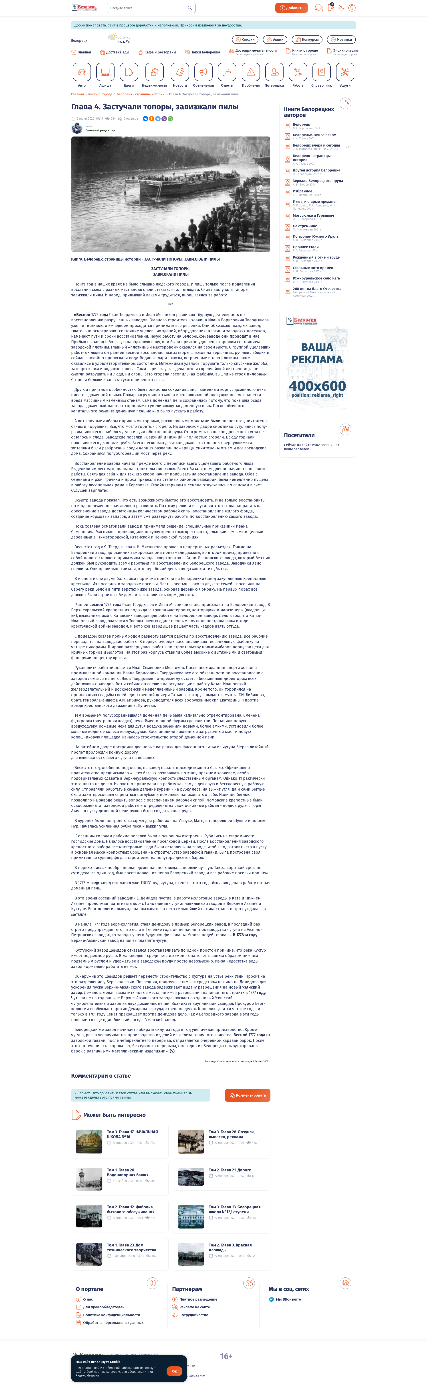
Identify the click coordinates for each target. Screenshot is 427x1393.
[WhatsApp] (170, 118)
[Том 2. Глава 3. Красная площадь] (191, 1254)
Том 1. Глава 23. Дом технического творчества (131, 1247)
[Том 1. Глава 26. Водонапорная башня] (89, 1179)
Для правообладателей (104, 1307)
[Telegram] (158, 118)
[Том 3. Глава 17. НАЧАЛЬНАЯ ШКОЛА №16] (89, 1142)
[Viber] (164, 118)
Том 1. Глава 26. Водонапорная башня (128, 1172)
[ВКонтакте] (145, 118)
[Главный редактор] (77, 128)
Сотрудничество (193, 1315)
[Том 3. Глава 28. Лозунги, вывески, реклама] (191, 1142)
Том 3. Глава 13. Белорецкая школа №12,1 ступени (235, 1209)
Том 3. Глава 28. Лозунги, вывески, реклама (232, 1134)
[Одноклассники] (151, 118)
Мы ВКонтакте (288, 1299)
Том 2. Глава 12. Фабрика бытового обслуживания (131, 1209)
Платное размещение (198, 1299)
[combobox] (151, 8)
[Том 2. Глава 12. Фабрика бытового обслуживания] (89, 1216)
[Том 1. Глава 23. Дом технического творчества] (89, 1254)
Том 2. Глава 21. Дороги (230, 1170)
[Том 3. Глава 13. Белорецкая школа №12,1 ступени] (191, 1217)
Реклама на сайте (194, 1307)
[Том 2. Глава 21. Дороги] (191, 1177)
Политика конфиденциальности (111, 1315)
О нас (88, 1299)
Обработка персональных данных (113, 1322)
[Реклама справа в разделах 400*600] (317, 364)
